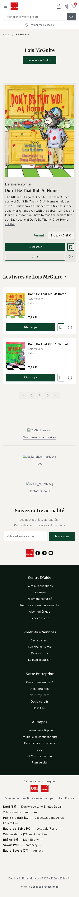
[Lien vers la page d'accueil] (14, 6)
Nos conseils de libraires (39, 437)
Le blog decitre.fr (39, 659)
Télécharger (35, 246)
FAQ (39, 464)
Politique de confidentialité (40, 737)
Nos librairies (39, 689)
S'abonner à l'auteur (39, 60)
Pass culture (39, 653)
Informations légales (39, 730)
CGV (39, 749)
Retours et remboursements (39, 605)
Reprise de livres (39, 647)
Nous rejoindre (39, 695)
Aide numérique (39, 611)
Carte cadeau (39, 640)
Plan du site (39, 762)
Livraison (39, 592)
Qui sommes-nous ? (39, 682)
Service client (39, 618)
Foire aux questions (39, 586)
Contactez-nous (39, 491)
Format (39, 235)
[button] (39, 208)
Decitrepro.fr (39, 701)
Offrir (35, 256)
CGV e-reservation (39, 756)
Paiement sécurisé (39, 599)
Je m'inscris (61, 536)
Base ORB (39, 708)
